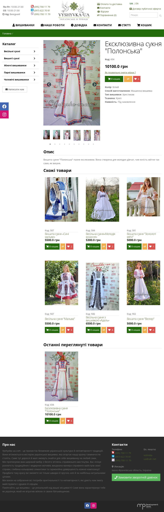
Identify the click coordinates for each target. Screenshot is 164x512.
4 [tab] (64, 144)
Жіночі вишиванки (15, 65)
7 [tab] (79, 144)
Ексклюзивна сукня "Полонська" (56, 409)
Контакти (104, 7)
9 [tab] (88, 144)
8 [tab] (83, 144)
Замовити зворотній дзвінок (137, 477)
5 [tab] (69, 144)
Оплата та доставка (111, 4)
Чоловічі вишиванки (16, 79)
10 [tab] (93, 144)
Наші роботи (54, 25)
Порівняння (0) (107, 15)
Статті (126, 25)
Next (94, 84)
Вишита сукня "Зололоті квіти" (141, 235)
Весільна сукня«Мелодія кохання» (100, 235)
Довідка (80, 25)
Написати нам (16, 89)
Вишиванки (24, 25)
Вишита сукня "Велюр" (140, 319)
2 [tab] (55, 144)
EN (137, 3)
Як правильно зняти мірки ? (120, 72)
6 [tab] (74, 144)
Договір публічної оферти (146, 8)
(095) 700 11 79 (41, 6)
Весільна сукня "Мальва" (60, 319)
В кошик (115, 78)
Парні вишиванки (14, 72)
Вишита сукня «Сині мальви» (57, 235)
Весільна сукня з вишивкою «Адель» (97, 318)
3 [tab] (59, 144)
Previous (49, 84)
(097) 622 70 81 (41, 10)
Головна (6, 33)
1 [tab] (50, 144)
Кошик (146, 25)
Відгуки (104, 11)
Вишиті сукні (11, 58)
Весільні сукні (12, 51)
